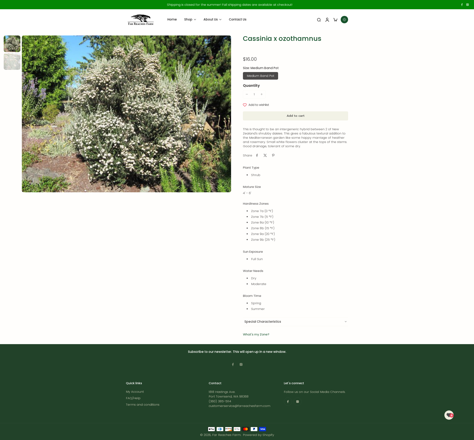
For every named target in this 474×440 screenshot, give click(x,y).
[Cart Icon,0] (335, 19)
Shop (188, 19)
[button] (295, 115)
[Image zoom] (126, 113)
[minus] (247, 94)
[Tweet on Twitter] (265, 155)
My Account (135, 392)
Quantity (251, 85)
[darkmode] (344, 19)
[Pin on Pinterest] (273, 155)
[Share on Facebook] (257, 155)
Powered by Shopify (258, 435)
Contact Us (237, 19)
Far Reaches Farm (226, 435)
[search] (319, 19)
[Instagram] (467, 4)
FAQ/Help (133, 398)
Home (172, 19)
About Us (210, 19)
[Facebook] (462, 4)
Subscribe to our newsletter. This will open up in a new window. (237, 351)
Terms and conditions (142, 405)
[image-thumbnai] (12, 43)
